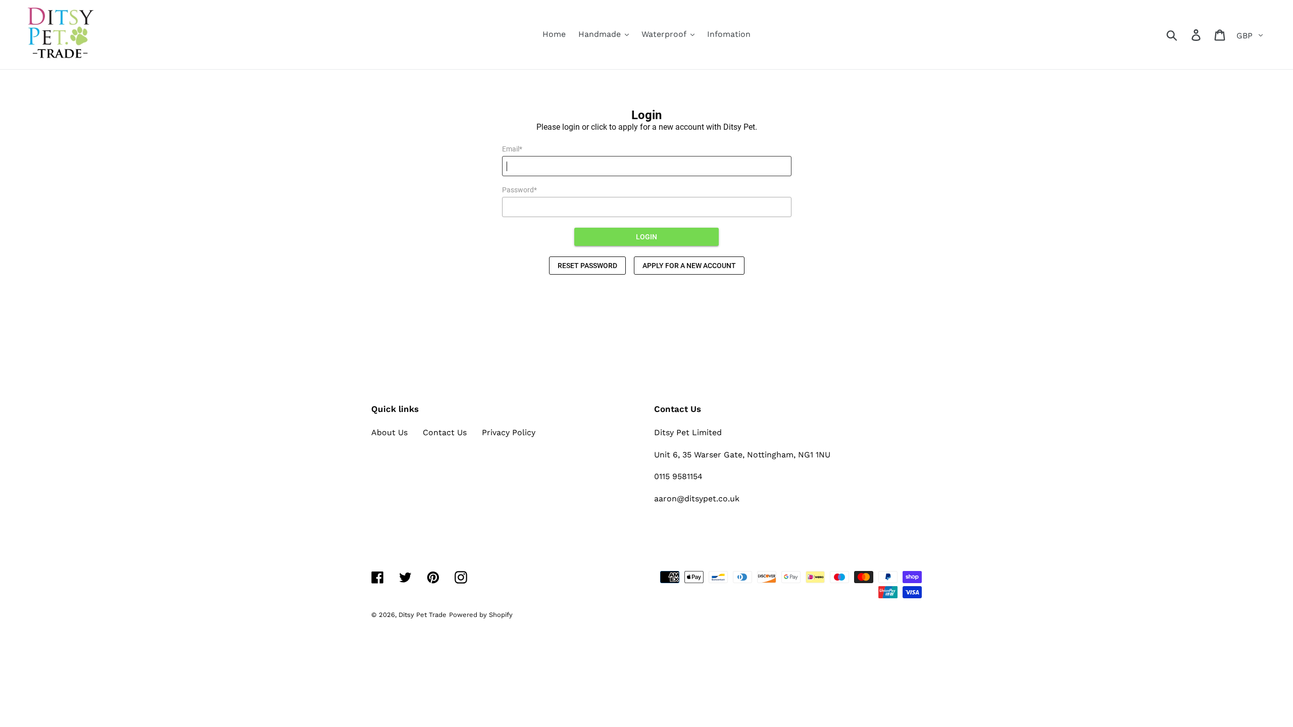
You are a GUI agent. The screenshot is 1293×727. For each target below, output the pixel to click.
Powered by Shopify (481, 614)
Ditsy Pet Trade (422, 614)
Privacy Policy (508, 432)
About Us (389, 432)
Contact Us (445, 432)
